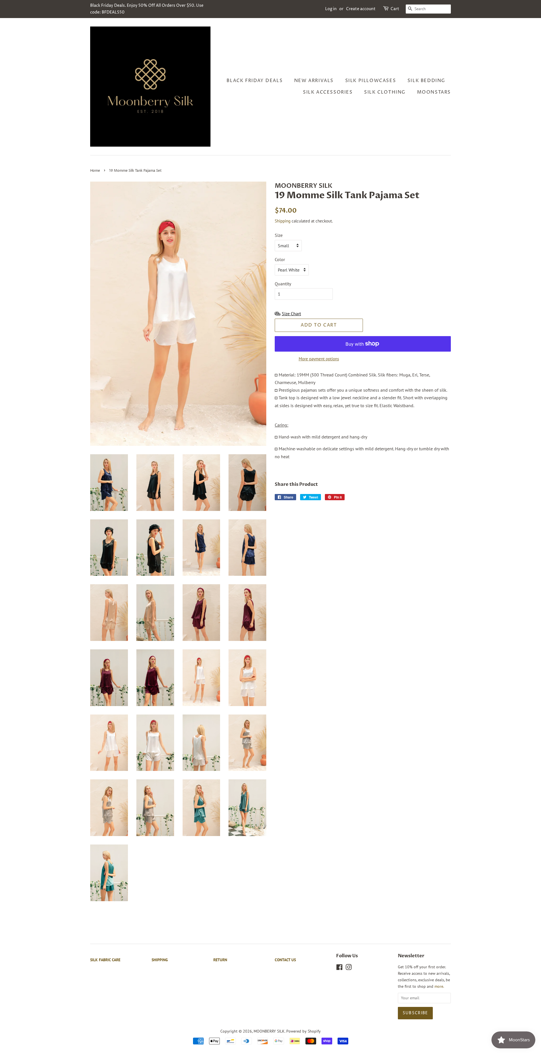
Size (279, 235)
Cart (395, 9)
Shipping (283, 221)
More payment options (319, 358)
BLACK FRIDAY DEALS (255, 81)
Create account (361, 9)
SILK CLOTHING (384, 92)
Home (95, 170)
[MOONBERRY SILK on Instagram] (348, 968)
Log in (331, 9)
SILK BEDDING (426, 81)
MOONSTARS (434, 92)
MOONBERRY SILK (269, 1031)
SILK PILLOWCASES (370, 81)
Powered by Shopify (303, 1031)
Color (280, 259)
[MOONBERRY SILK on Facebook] (339, 968)
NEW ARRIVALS (314, 81)
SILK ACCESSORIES (328, 92)
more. (439, 986)
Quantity (283, 283)
